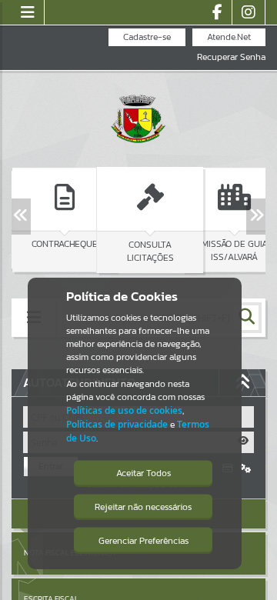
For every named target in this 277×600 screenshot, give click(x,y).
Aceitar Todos (143, 473)
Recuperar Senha (231, 57)
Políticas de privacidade (117, 424)
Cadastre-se (147, 37)
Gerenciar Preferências (143, 541)
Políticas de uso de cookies (124, 410)
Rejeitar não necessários (143, 507)
